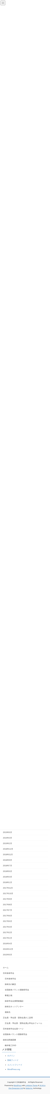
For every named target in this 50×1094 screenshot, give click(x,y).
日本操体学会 (8, 973)
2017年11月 (8, 888)
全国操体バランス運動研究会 (17, 990)
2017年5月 (7, 921)
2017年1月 (7, 938)
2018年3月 (7, 877)
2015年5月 (7, 955)
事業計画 (8, 995)
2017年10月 (8, 893)
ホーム (6, 968)
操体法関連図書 (9, 1040)
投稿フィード (13, 1060)
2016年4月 (7, 943)
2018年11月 (8, 854)
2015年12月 (8, 949)
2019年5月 (7, 832)
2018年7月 (7, 866)
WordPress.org (13, 1069)
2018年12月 (8, 849)
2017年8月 (7, 904)
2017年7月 (7, 910)
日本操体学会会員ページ (13, 1029)
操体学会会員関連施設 (14, 1001)
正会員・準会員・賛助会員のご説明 (18, 1018)
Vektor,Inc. (29, 1088)
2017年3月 (7, 927)
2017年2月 (7, 932)
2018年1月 (7, 882)
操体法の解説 (10, 984)
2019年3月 (7, 838)
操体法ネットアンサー (14, 1006)
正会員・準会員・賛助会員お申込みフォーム (23, 1023)
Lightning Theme (31, 1085)
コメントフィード (14, 1065)
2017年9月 (7, 899)
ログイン (11, 1056)
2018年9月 (7, 860)
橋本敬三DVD (10, 1045)
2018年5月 (7, 871)
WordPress (18, 1085)
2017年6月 (7, 916)
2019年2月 (7, 843)
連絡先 (7, 1012)
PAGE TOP (46, 1058)
